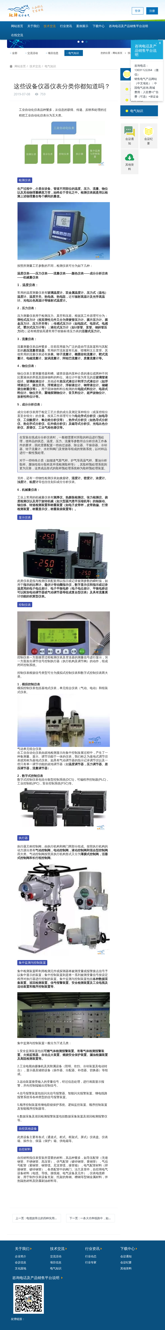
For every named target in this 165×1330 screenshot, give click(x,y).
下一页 (92, 1218)
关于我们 (33, 26)
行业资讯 (66, 26)
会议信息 (20, 1262)
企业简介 (20, 1256)
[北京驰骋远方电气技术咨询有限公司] (25, 10)
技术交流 (50, 26)
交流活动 (32, 53)
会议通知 (126, 1256)
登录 (137, 11)
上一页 (38, 1218)
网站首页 (17, 26)
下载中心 (99, 26)
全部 (14, 53)
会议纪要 (126, 1262)
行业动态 (90, 1256)
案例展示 (82, 26)
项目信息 (53, 53)
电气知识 (73, 53)
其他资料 (126, 1268)
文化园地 (20, 1268)
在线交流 (17, 35)
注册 (152, 11)
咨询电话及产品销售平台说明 (128, 26)
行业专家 (90, 1262)
